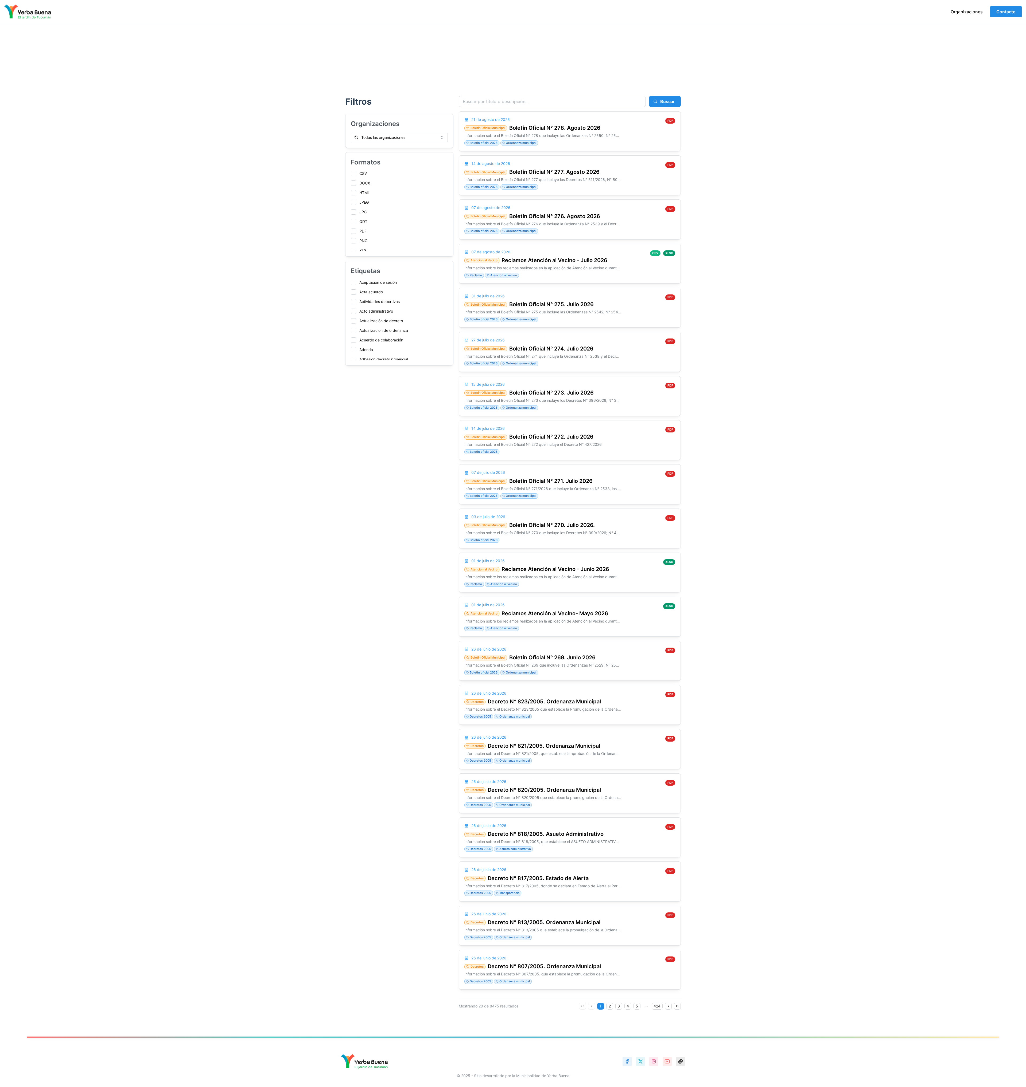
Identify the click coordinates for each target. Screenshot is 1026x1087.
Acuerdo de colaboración (381, 340)
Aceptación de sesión (378, 282)
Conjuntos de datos (390, 62)
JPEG (364, 202)
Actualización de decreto (381, 320)
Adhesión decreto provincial (383, 359)
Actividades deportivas (379, 301)
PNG (363, 240)
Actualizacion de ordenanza (383, 330)
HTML (364, 192)
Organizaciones (967, 11)
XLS (362, 250)
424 (657, 1006)
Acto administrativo (376, 311)
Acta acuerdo (371, 292)
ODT (363, 221)
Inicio (348, 62)
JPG (363, 212)
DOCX (364, 183)
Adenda (366, 349)
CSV (363, 173)
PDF (363, 231)
